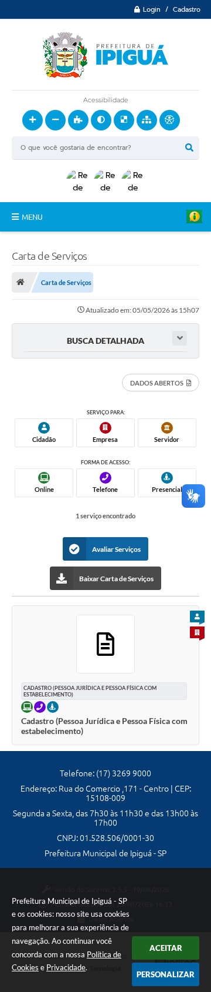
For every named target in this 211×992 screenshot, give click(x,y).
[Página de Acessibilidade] (169, 120)
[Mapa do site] (147, 120)
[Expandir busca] (179, 338)
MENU (32, 217)
